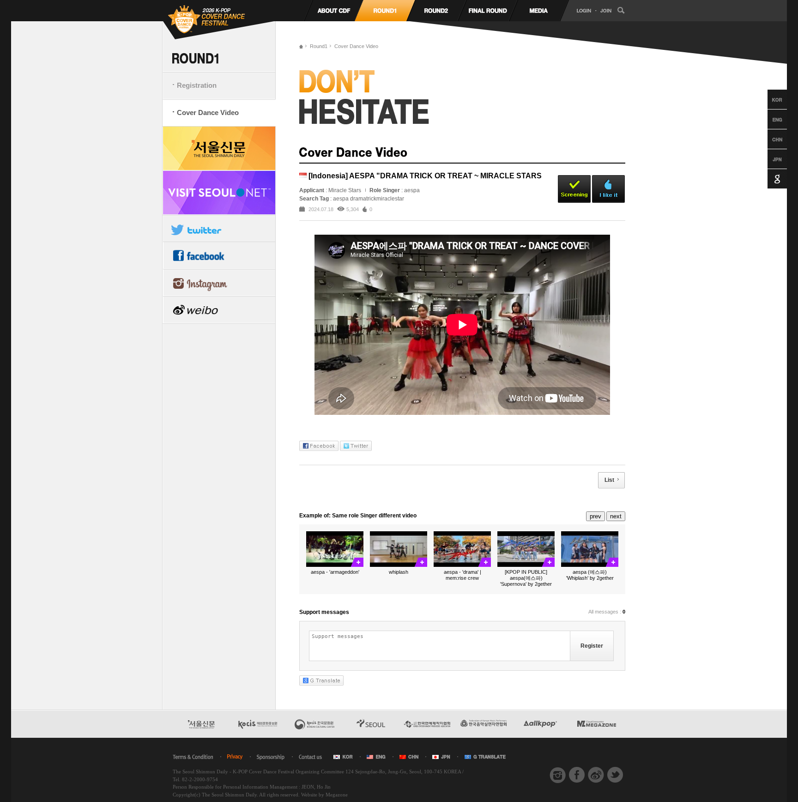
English (768, 119)
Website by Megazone (324, 794)
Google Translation (768, 178)
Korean (768, 99)
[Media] (538, 10)
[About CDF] (333, 10)
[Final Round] (487, 10)
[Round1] (385, 10)
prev (595, 516)
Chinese (768, 139)
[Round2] (436, 10)
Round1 (318, 46)
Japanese (768, 159)
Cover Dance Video (208, 112)
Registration (197, 85)
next (616, 516)
